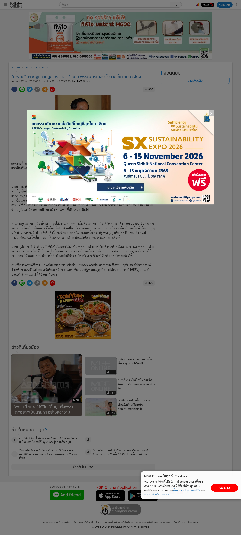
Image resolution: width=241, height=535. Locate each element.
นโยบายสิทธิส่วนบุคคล (156, 494)
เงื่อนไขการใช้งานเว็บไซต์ (186, 490)
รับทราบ (224, 487)
